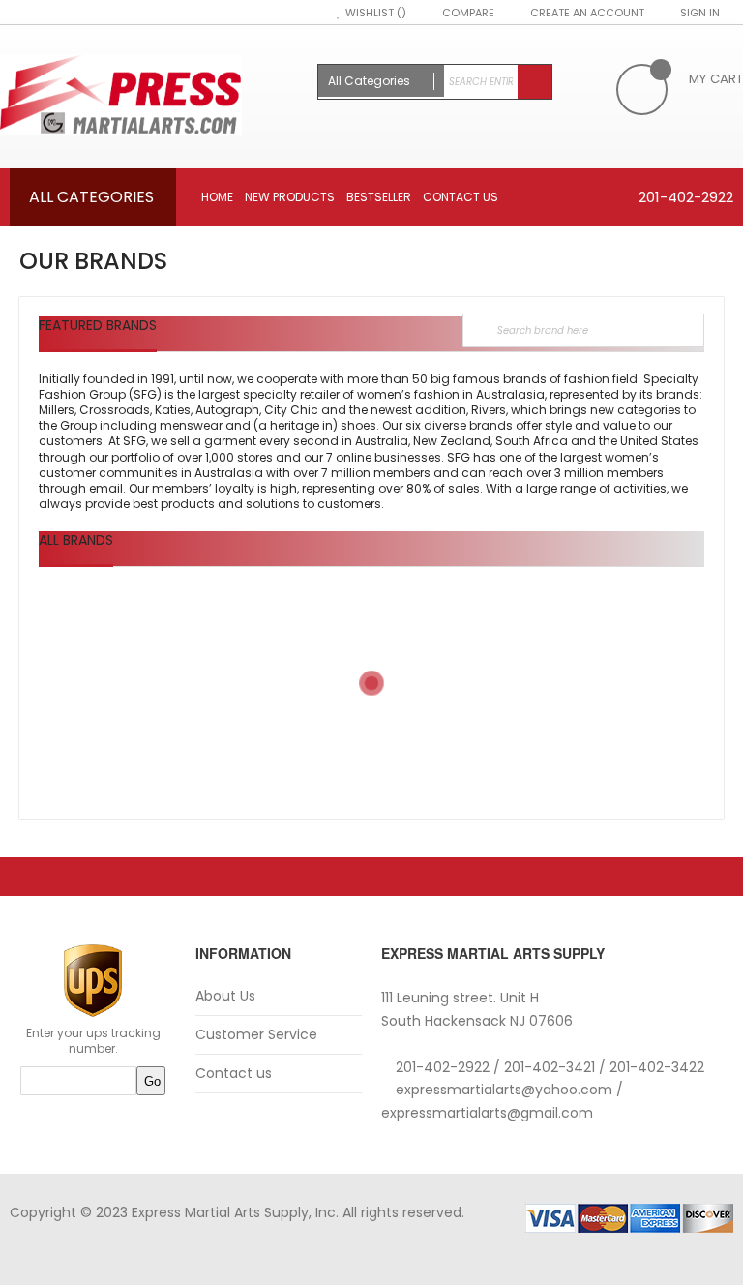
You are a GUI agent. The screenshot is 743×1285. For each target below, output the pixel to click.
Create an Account (587, 13)
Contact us (233, 1073)
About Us (225, 996)
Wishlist (371, 13)
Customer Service (256, 1035)
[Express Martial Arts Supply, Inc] (149, 96)
